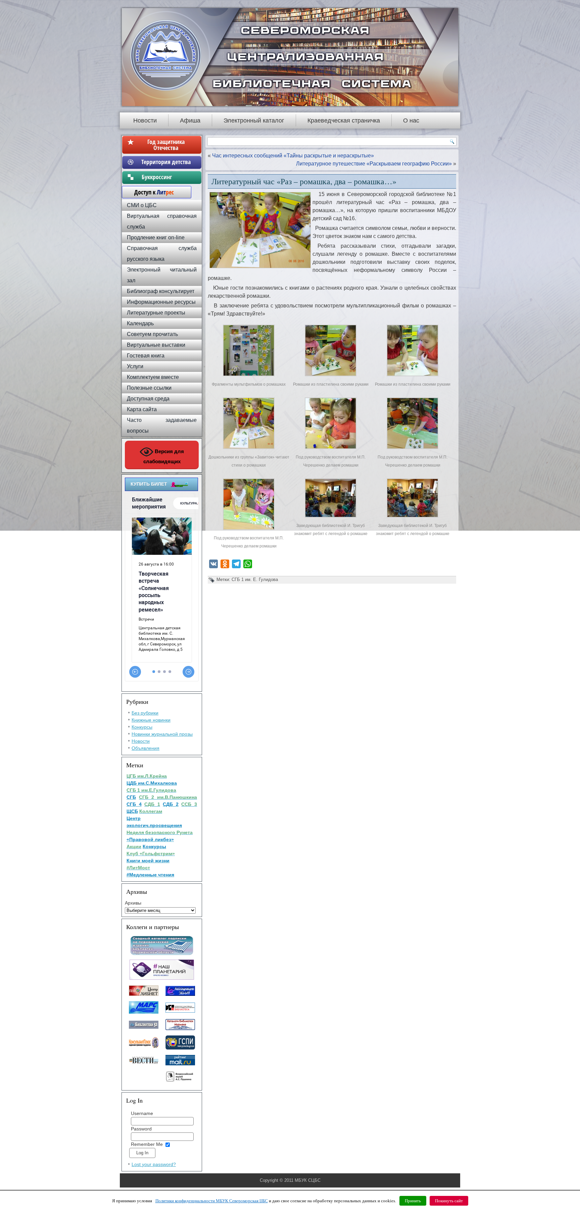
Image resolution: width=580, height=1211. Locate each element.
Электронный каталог (254, 120)
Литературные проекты (156, 313)
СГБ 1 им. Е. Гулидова (255, 579)
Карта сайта (142, 409)
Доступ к (151, 192)
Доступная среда (148, 398)
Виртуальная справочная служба (162, 221)
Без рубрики (145, 713)
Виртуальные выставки (156, 345)
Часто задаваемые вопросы (162, 425)
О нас (411, 120)
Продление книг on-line (156, 237)
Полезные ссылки (149, 388)
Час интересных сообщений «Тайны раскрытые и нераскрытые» (293, 155)
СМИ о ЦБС (142, 205)
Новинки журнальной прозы (162, 734)
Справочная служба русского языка (162, 253)
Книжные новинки (151, 720)
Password (141, 1128)
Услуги (135, 366)
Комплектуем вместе (153, 377)
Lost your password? (154, 1164)
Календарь (140, 323)
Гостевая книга (145, 355)
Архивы (133, 903)
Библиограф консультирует (160, 291)
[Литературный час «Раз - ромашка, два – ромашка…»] (248, 376)
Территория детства (166, 162)
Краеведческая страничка (343, 120)
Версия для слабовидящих (163, 456)
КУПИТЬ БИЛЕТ (149, 484)
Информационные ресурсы (161, 302)
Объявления (145, 748)
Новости (145, 120)
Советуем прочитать (152, 334)
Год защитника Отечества (166, 145)
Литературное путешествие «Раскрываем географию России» (374, 163)
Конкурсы (142, 727)
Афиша (190, 120)
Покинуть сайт (449, 1200)
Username (142, 1113)
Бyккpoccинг (166, 177)
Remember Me (147, 1144)
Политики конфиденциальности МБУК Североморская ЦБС (211, 1200)
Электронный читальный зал (162, 275)
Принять (413, 1200)
